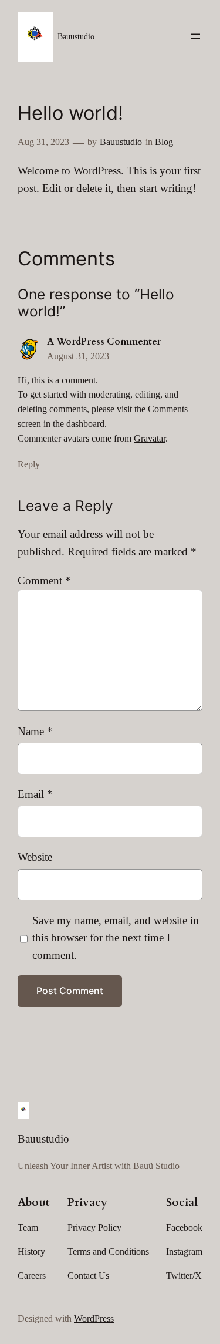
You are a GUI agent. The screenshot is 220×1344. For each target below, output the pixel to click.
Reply (29, 464)
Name (35, 731)
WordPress (94, 1318)
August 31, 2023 (78, 356)
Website (35, 857)
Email (35, 794)
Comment (44, 580)
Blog (164, 142)
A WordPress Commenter (104, 341)
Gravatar (149, 438)
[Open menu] (195, 36)
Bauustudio (75, 36)
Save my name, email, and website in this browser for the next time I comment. (115, 938)
